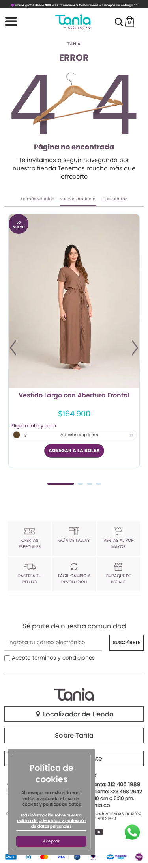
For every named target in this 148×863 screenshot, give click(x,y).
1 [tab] (60, 484)
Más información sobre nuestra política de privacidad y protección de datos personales (51, 821)
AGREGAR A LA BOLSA (74, 450)
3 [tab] (89, 484)
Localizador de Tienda (77, 714)
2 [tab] (80, 484)
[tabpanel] (74, 341)
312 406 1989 (124, 784)
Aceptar (51, 841)
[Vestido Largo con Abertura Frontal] (74, 301)
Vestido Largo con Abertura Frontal (74, 396)
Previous (13, 348)
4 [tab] (98, 484)
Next (135, 348)
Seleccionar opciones (79, 434)
